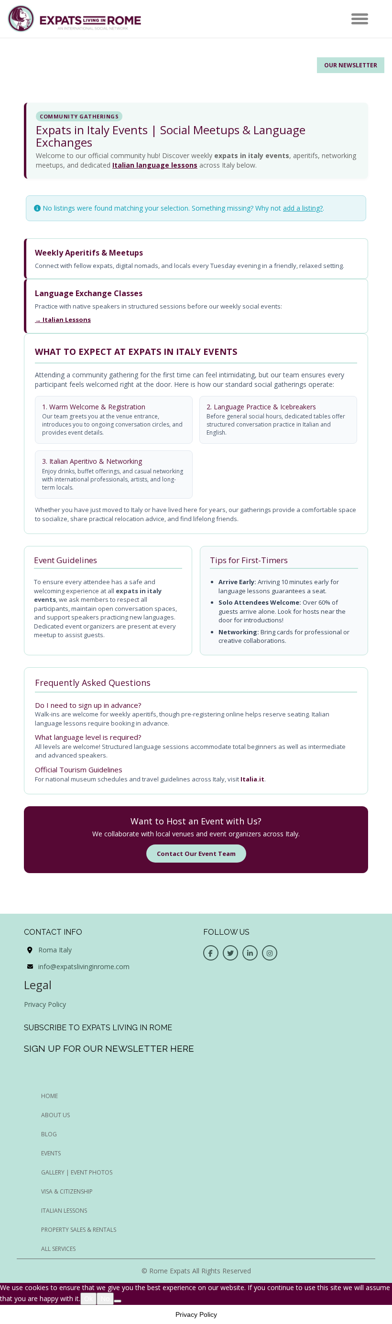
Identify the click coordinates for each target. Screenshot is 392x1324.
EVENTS (51, 1153)
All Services (58, 1249)
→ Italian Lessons (63, 319)
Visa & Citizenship (67, 1191)
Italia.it (252, 779)
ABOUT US (55, 1115)
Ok (88, 1298)
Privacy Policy (45, 1004)
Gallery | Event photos (76, 1172)
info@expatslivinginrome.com (84, 966)
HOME (49, 1096)
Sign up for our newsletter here (109, 1048)
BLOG (49, 1134)
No (105, 1298)
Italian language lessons (154, 165)
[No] (117, 1301)
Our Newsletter (350, 65)
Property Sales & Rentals (78, 1230)
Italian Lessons (64, 1211)
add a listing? (303, 208)
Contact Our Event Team (196, 853)
